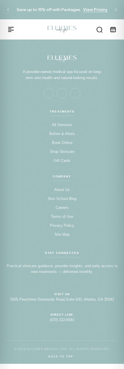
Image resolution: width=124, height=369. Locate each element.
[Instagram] (62, 93)
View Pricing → (98, 9)
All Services (62, 125)
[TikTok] (75, 93)
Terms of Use (62, 216)
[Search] (99, 29)
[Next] (115, 9)
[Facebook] (49, 93)
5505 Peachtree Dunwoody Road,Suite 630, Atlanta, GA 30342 (62, 299)
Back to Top (60, 356)
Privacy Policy (62, 225)
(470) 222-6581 (62, 320)
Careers (62, 207)
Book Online (62, 143)
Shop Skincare (62, 151)
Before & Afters (62, 134)
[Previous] (8, 9)
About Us (62, 190)
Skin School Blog (62, 198)
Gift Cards (62, 160)
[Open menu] (11, 29)
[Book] (113, 29)
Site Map (62, 234)
